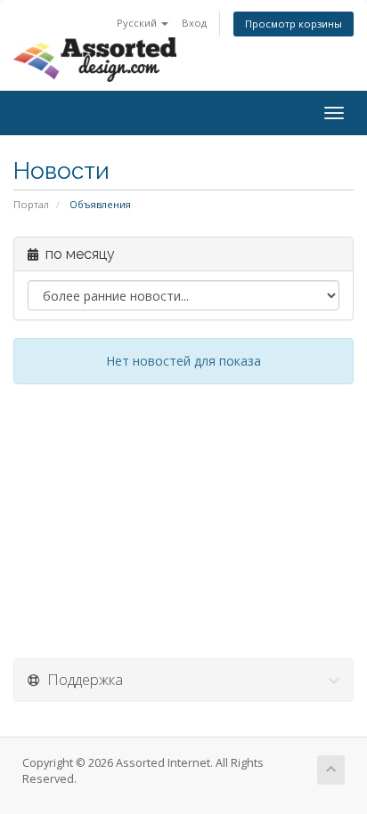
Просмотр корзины (293, 23)
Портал (31, 204)
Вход (194, 22)
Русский (138, 22)
